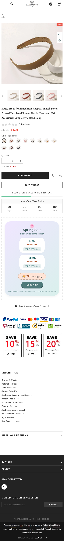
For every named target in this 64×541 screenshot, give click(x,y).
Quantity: (5, 155)
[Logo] (32, 4)
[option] (32, 53)
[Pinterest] (4, 487)
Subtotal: (5, 167)
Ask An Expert (42, 306)
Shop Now (32, 285)
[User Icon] (51, 4)
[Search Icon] (11, 4)
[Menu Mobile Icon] (3, 4)
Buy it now (32, 185)
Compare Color (53, 79)
